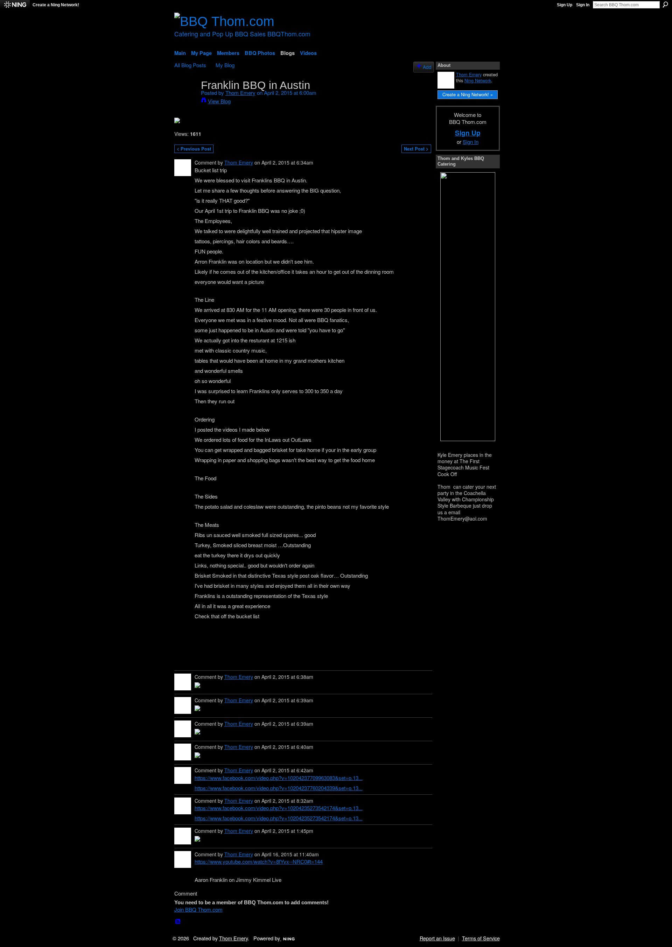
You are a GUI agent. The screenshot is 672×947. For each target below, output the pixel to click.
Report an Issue (437, 938)
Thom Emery (240, 92)
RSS (178, 922)
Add (427, 66)
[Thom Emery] (185, 98)
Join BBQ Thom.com (198, 909)
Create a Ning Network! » (467, 94)
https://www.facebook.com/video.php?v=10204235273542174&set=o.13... (279, 808)
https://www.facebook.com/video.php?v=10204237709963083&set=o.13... (279, 777)
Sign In (582, 4)
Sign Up (564, 4)
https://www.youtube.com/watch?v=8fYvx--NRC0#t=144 (259, 861)
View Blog (219, 101)
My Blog (225, 65)
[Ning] (15, 5)
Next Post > (416, 149)
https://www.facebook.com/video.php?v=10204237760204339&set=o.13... (279, 788)
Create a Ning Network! (56, 4)
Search (665, 4)
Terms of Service (481, 938)
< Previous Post (194, 149)
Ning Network (477, 80)
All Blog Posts (190, 65)
